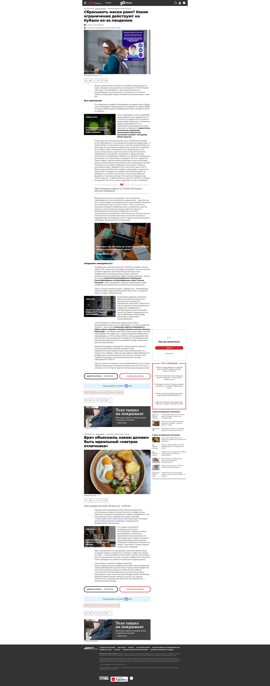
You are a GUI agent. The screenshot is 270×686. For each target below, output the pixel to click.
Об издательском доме (107, 647)
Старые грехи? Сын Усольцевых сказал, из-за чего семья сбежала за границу (173, 474)
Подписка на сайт (105, 649)
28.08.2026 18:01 (89, 434)
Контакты (117, 649)
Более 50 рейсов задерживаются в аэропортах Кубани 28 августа (169, 394)
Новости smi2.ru (91, 428)
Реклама (131, 647)
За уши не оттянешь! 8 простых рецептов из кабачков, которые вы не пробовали (173, 439)
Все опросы (169, 353)
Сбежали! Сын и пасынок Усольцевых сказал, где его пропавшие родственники (173, 453)
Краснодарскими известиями (110, 519)
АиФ (101, 75)
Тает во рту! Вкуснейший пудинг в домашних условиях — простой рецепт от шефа (172, 423)
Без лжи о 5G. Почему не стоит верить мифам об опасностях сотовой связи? (122, 248)
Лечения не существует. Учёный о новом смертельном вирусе (172, 466)
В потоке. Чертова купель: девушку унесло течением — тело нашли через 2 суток (169, 377)
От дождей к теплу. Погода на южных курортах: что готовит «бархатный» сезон (169, 386)
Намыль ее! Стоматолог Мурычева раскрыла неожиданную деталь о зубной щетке (172, 430)
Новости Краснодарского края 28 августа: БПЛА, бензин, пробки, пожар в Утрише (169, 369)
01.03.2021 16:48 (89, 8)
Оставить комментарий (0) (135, 376)
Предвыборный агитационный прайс (135, 649)
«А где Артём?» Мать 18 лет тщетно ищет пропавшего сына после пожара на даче (172, 416)
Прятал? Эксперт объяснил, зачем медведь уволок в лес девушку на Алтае (172, 446)
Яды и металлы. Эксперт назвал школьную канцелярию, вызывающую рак (171, 460)
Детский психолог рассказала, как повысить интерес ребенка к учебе (169, 403)
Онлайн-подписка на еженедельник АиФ (166, 647)
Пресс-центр (122, 647)
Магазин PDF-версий (143, 647)
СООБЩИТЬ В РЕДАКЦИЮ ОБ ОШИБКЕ (161, 649)
